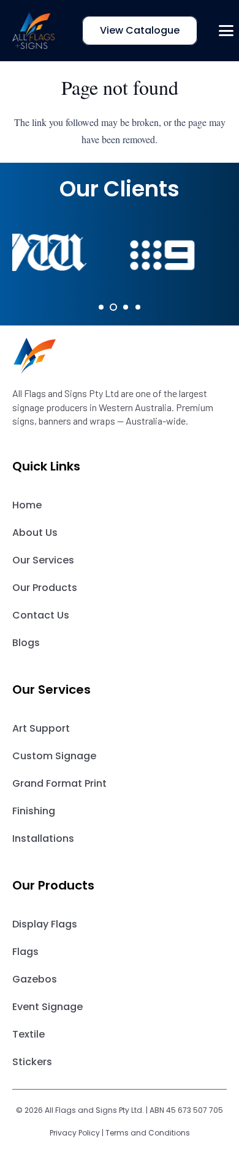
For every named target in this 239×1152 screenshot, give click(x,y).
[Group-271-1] (119, 356)
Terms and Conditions (147, 1133)
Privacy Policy (75, 1133)
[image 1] (33, 30)
